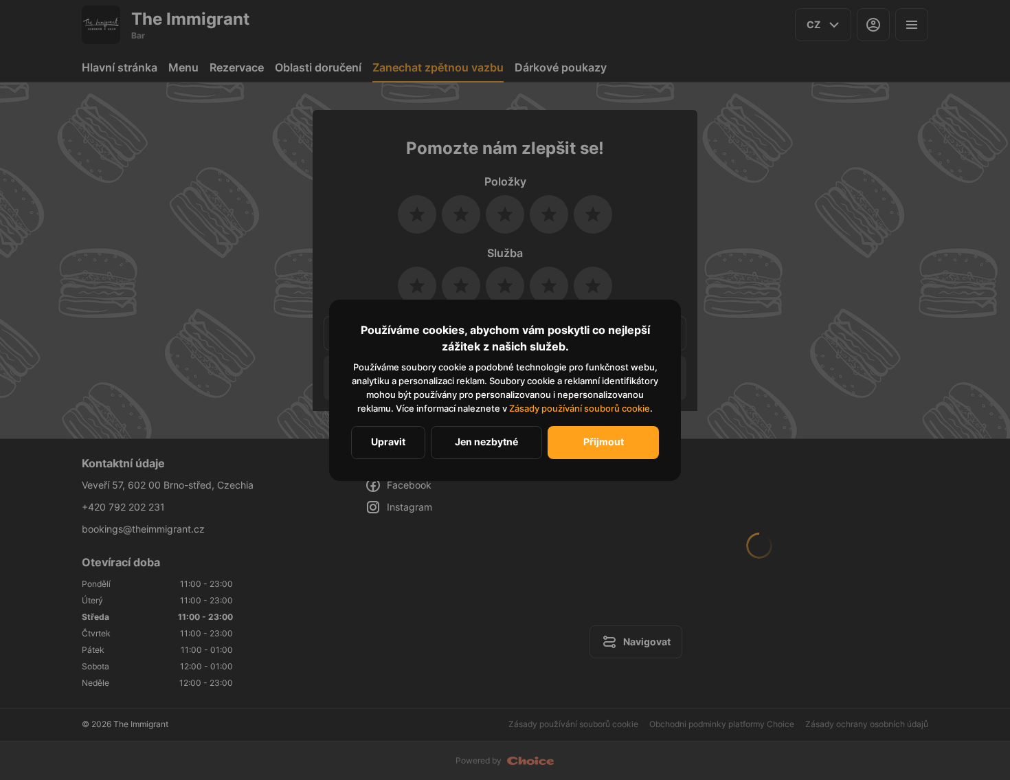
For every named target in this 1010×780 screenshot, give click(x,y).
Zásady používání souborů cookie (579, 408)
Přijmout (603, 441)
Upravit (388, 441)
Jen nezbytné (486, 441)
